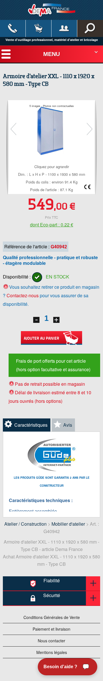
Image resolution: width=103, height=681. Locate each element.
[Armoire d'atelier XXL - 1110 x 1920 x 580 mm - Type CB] (51, 130)
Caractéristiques (30, 425)
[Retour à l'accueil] (51, 10)
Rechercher (90, 28)
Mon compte (64, 28)
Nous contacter (51, 640)
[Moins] (36, 320)
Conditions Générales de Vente (51, 617)
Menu (51, 54)
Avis (67, 425)
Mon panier (38, 28)
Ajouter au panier (41, 338)
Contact (12, 28)
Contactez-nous (23, 295)
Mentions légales (51, 652)
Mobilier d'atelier (68, 524)
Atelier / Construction (25, 524)
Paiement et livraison (51, 629)
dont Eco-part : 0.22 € (51, 224)
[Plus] (56, 320)
